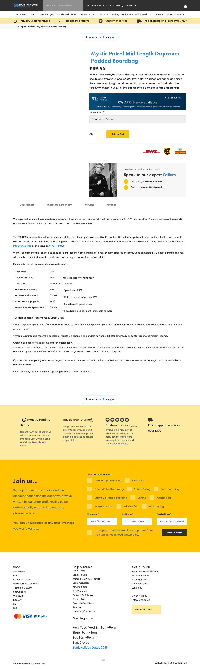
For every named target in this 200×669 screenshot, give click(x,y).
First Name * (93, 514)
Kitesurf (160, 14)
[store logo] (25, 5)
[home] (15, 26)
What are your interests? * (100, 474)
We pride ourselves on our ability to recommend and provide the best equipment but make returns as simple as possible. (78, 433)
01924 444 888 (153, 181)
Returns (77, 607)
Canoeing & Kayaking (108, 480)
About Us (107, 5)
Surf (151, 14)
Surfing (142, 498)
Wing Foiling (156, 506)
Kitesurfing (138, 480)
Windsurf (105, 14)
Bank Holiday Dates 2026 (90, 647)
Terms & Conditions (83, 603)
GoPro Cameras (175, 14)
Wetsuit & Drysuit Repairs (86, 578)
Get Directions (144, 609)
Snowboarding (170, 489)
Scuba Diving (142, 489)
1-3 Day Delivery (116, 49)
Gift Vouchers (80, 591)
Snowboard (62, 14)
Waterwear (22, 14)
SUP (32, 14)
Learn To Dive (80, 574)
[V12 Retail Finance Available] (137, 101)
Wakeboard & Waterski (134, 14)
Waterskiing (164, 498)
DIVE (73, 14)
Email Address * (164, 514)
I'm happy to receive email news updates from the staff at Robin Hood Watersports (124, 532)
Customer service (118, 425)
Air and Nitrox (80, 587)
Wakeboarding (104, 506)
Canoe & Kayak (45, 14)
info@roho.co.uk (22, 245)
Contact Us (131, 5)
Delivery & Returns (83, 595)
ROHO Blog (118, 5)
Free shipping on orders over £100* (165, 428)
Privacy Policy (80, 599)
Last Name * (127, 514)
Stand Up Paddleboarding (111, 498)
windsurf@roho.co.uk (151, 187)
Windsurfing (131, 506)
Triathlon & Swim (88, 14)
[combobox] (63, 5)
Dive (15, 575)
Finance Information (84, 611)
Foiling (115, 14)
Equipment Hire (81, 582)
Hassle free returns (76, 420)
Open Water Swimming (109, 489)
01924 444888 (57, 245)
